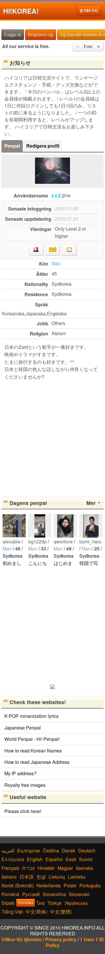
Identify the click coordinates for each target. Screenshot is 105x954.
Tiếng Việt (12, 911)
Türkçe (55, 903)
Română (10, 894)
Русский (31, 894)
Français (10, 868)
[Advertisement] (52, 437)
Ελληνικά (12, 859)
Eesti (71, 859)
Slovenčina (54, 894)
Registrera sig (40, 34)
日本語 (27, 876)
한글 (41, 876)
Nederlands (48, 885)
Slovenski (79, 894)
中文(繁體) (61, 911)
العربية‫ (7, 850)
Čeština (51, 850)
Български (28, 850)
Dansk (68, 850)
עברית (28, 868)
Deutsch (86, 850)
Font (88, 46)
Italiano (9, 876)
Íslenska (84, 868)
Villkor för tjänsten (21, 939)
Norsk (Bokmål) (17, 885)
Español (54, 859)
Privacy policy (60, 939)
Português (90, 885)
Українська (76, 903)
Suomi (85, 859)
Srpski (8, 903)
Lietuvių (57, 876)
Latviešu (76, 876)
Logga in (12, 34)
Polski (70, 885)
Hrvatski (46, 868)
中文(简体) (36, 911)
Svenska (25, 902)
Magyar (65, 868)
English (35, 859)
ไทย (40, 903)
